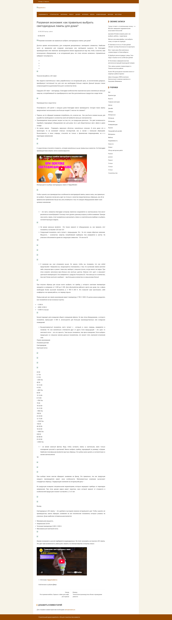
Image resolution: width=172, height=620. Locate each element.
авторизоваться (70, 609)
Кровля (110, 128)
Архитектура (112, 95)
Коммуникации (101, 14)
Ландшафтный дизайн (115, 131)
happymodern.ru (52, 580)
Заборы (110, 111)
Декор (55, 584)
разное (110, 157)
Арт (109, 92)
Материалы (64, 14)
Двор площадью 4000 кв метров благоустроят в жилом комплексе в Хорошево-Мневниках (119, 79)
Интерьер (111, 118)
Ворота (110, 98)
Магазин (110, 14)
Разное (110, 153)
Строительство (54, 14)
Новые (110, 147)
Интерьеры (85, 14)
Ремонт (71, 14)
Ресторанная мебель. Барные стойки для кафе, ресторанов (54, 594)
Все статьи (118, 14)
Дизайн (77, 14)
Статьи (110, 163)
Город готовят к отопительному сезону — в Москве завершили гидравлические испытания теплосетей (121, 28)
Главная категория (114, 102)
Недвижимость (43, 14)
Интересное (112, 115)
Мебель (92, 14)
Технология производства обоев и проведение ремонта (87, 594)
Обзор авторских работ (115, 150)
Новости (111, 144)
